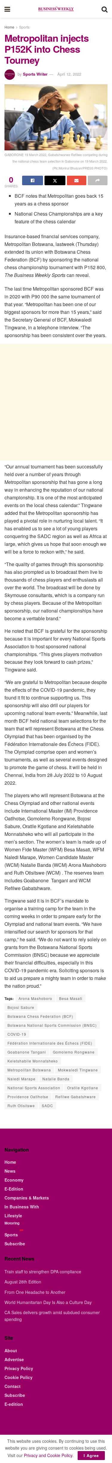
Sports (24, 26)
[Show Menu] (7, 9)
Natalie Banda (56, 1078)
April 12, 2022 (69, 74)
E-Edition (13, 1189)
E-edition (13, 1404)
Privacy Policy (18, 1368)
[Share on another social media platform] (98, 180)
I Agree (91, 1455)
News (10, 1171)
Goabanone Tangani (26, 1051)
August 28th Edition (22, 1282)
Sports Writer (35, 74)
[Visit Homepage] (55, 9)
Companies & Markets (26, 1198)
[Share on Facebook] (32, 180)
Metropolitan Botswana (29, 1069)
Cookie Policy (18, 1377)
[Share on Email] (77, 180)
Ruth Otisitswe (21, 1105)
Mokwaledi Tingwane (78, 1069)
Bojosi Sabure (20, 1007)
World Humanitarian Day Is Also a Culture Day (48, 1302)
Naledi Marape (21, 1078)
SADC (47, 1105)
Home (9, 26)
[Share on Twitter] (55, 180)
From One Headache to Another (34, 1292)
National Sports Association (33, 1087)
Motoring (11, 1223)
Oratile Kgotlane (82, 1087)
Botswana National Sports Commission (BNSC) (52, 1025)
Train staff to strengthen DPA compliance (42, 1272)
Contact (12, 1386)
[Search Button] (105, 9)
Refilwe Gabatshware (75, 1096)
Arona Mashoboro (35, 998)
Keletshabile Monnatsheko (32, 1060)
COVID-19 (16, 1034)
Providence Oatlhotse (27, 1096)
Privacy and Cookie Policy (48, 1455)
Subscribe (14, 1244)
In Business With (21, 1207)
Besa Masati (70, 998)
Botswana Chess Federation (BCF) (40, 1016)
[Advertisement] (56, 402)
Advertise (14, 1359)
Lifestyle (13, 1216)
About (10, 1350)
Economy (14, 1180)
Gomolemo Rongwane (74, 1051)
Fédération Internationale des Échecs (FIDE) (49, 1043)
